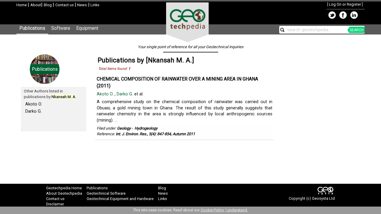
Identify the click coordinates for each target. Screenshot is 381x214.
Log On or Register (345, 4)
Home (22, 5)
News (81, 5)
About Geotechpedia (64, 193)
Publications (32, 28)
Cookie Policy (213, 210)
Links (94, 5)
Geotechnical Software (106, 193)
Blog (48, 5)
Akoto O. (33, 104)
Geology (124, 128)
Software (60, 28)
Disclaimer (55, 204)
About (35, 5)
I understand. (237, 210)
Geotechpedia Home (64, 188)
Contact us (65, 5)
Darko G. (33, 111)
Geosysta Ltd (323, 198)
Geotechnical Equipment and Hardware (120, 198)
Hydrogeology (146, 128)
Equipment (87, 28)
